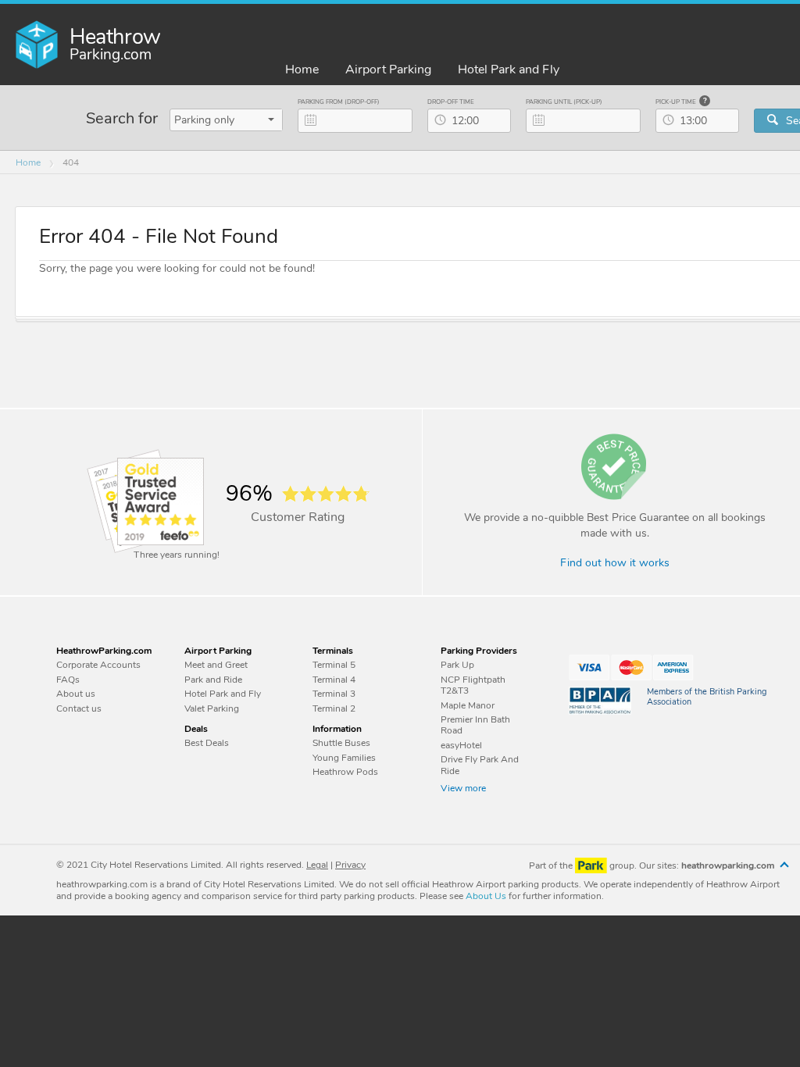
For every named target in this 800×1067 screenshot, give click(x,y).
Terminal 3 (333, 693)
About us (75, 693)
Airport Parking (388, 70)
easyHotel (461, 745)
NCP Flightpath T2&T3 (473, 685)
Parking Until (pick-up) (564, 102)
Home (302, 70)
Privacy (350, 864)
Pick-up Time (676, 102)
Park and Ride (213, 679)
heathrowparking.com (729, 866)
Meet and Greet (216, 664)
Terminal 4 (333, 679)
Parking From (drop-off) (339, 102)
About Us (486, 896)
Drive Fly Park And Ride (480, 765)
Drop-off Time (450, 102)
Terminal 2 (333, 708)
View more (463, 788)
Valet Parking (211, 708)
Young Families (344, 757)
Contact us (79, 708)
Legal (317, 864)
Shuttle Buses (341, 742)
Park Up (457, 664)
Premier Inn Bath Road (475, 725)
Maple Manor (468, 705)
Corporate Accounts (98, 664)
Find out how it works (615, 563)
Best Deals (206, 742)
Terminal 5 (333, 664)
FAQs (68, 679)
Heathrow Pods (345, 771)
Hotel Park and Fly (508, 70)
